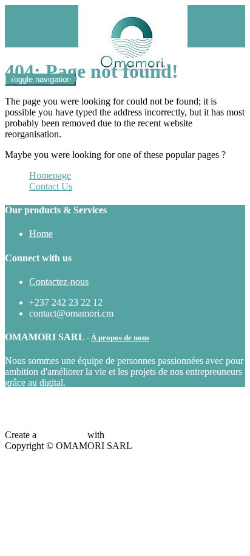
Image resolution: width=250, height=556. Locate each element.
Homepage (50, 175)
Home (41, 233)
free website (62, 435)
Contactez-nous (59, 281)
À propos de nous (120, 337)
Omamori (125, 435)
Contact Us (50, 186)
